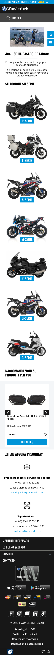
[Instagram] (19, 614)
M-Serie (27, 239)
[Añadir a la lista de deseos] (45, 434)
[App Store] (15, 588)
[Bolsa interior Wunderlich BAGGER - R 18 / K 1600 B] (27, 399)
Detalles (27, 441)
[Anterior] (7, 412)
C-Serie (27, 357)
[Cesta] (52, 17)
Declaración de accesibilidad (27, 643)
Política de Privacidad (25, 634)
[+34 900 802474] (50, 34)
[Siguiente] (46, 412)
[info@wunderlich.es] (50, 42)
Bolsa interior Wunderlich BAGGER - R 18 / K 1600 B (26, 418)
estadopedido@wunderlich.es (27, 492)
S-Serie (27, 199)
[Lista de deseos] (43, 651)
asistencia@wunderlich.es (27, 531)
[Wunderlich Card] (27, 573)
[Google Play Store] (39, 588)
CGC (33, 629)
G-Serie (27, 318)
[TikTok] (43, 614)
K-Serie (27, 278)
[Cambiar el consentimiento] (10, 651)
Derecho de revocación (25, 639)
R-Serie (27, 120)
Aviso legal (21, 629)
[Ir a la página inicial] (15, 8)
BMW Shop (17, 18)
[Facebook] (11, 614)
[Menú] (3, 17)
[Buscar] (8, 17)
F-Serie (27, 160)
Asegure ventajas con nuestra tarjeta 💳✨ (24, 2)
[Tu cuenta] (48, 651)
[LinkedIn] (35, 614)
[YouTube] (27, 614)
